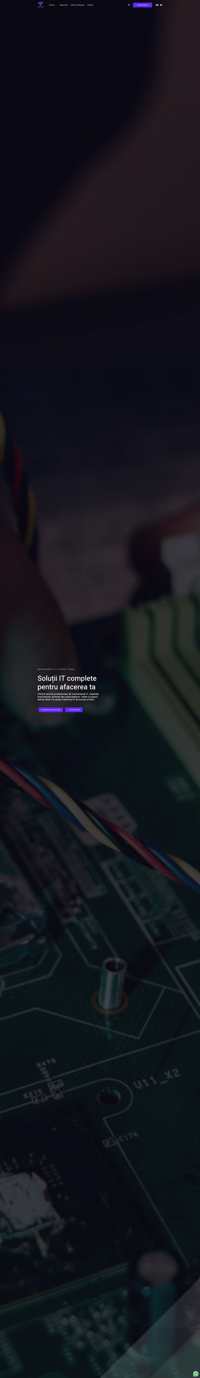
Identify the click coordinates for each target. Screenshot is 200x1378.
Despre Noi (64, 5)
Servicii (51, 5)
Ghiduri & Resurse (77, 5)
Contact (90, 5)
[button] (55, 5)
